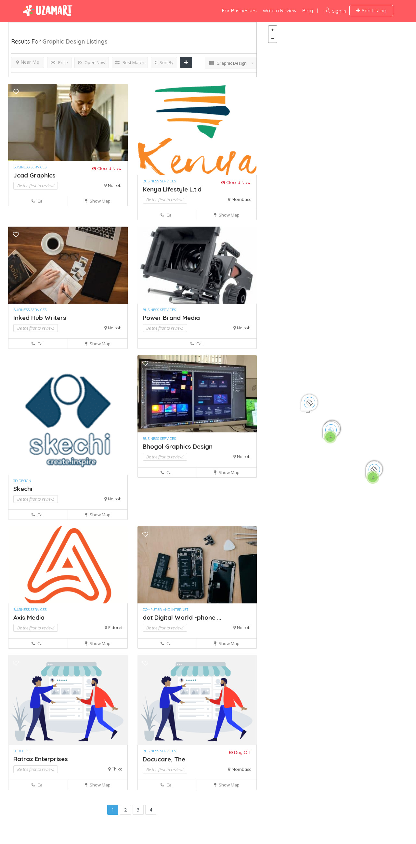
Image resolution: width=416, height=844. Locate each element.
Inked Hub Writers (39, 318)
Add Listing (373, 10)
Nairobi (115, 185)
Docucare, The (164, 759)
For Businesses (239, 10)
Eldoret (115, 627)
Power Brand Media (171, 318)
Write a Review (279, 10)
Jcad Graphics (34, 175)
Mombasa (241, 199)
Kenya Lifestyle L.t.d (172, 189)
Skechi (22, 489)
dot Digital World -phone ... (182, 617)
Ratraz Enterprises (40, 759)
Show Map (99, 201)
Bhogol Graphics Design (178, 446)
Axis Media (29, 617)
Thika (117, 768)
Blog (307, 10)
